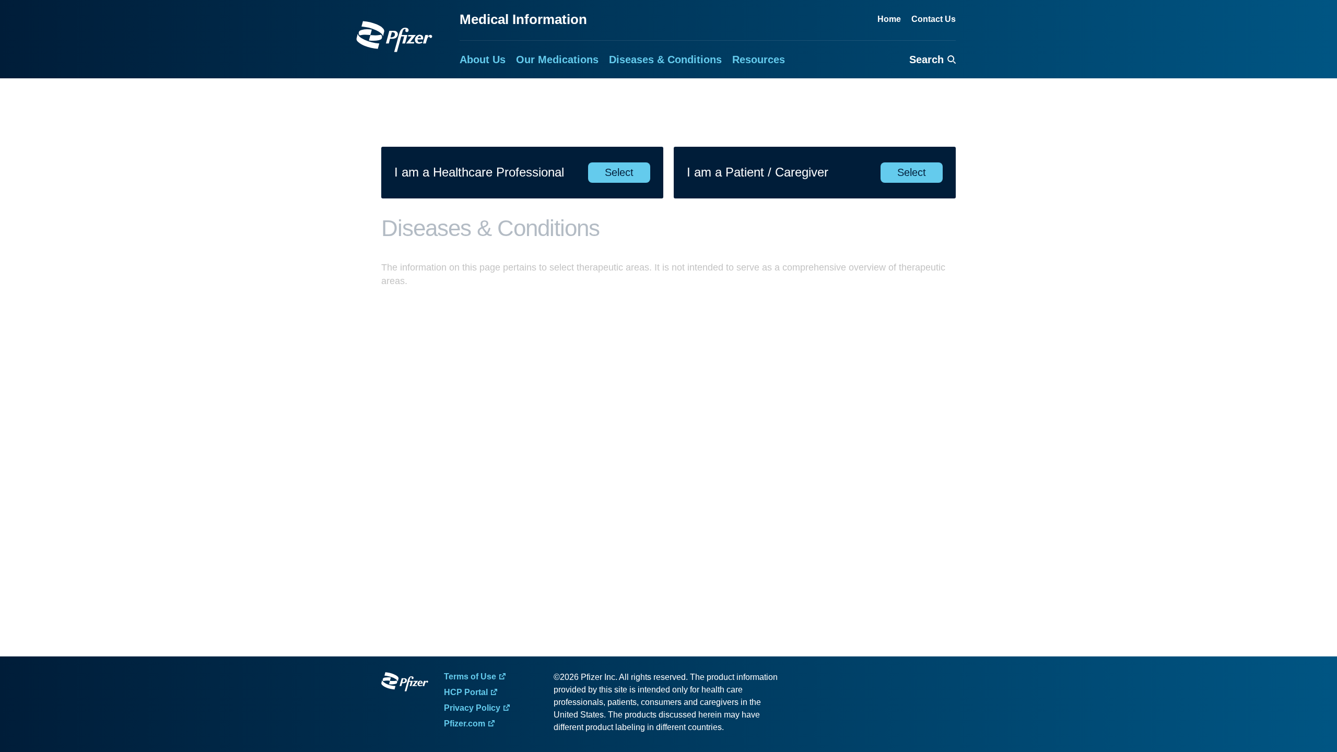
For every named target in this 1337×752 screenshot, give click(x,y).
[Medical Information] (394, 36)
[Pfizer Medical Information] (404, 683)
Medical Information (523, 19)
